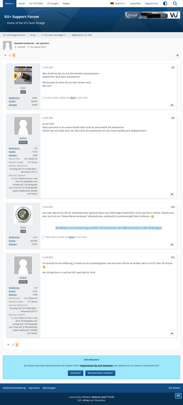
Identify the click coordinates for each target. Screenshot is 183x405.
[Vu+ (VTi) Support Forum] (91, 19)
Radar (71, 237)
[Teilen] (177, 55)
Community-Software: (91, 397)
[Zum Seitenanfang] (178, 396)
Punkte (12, 101)
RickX (72, 97)
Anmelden (135, 3)
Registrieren (151, 3)
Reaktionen (14, 98)
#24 (173, 257)
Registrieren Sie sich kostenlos (96, 365)
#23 (173, 206)
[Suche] (175, 3)
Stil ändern (174, 388)
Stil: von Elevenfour (92, 400)
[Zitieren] (172, 105)
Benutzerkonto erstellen (100, 373)
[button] (118, 3)
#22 (173, 117)
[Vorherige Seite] (5, 55)
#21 (173, 67)
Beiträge (13, 105)
